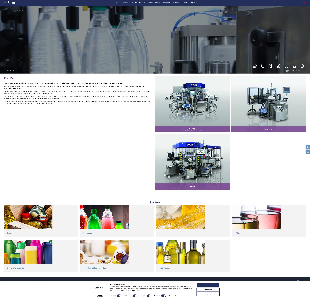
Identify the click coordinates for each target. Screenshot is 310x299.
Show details (172, 295)
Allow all (208, 285)
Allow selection (208, 289)
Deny (208, 294)
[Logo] (9, 2)
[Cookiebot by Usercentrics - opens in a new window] (99, 296)
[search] (299, 3)
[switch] (135, 295)
